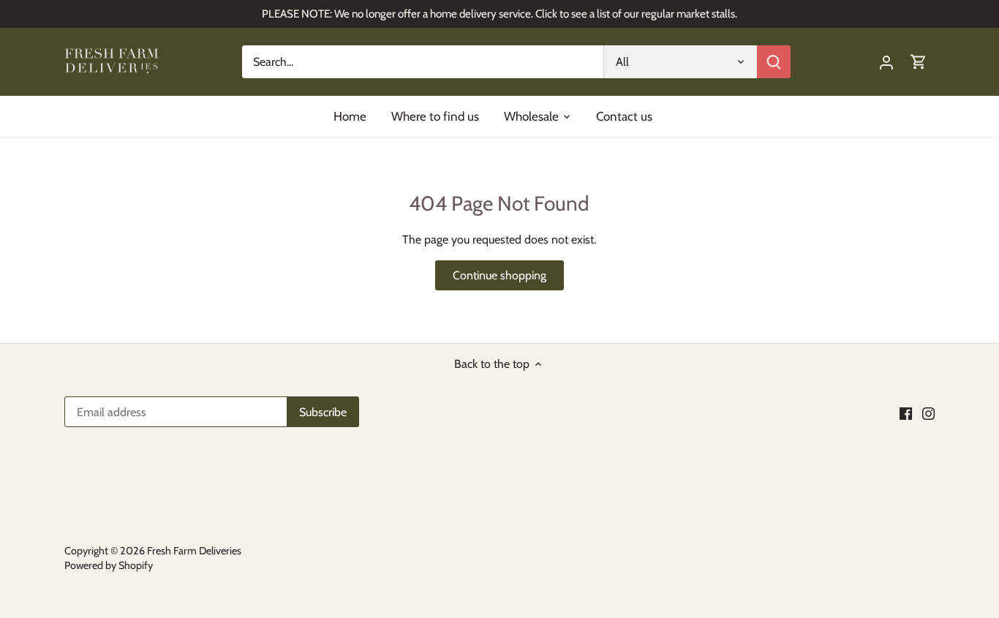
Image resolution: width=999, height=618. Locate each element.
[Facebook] (906, 413)
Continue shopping (499, 275)
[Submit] (774, 61)
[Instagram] (928, 413)
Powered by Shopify (108, 565)
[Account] (886, 62)
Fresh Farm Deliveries (194, 550)
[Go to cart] (918, 62)
